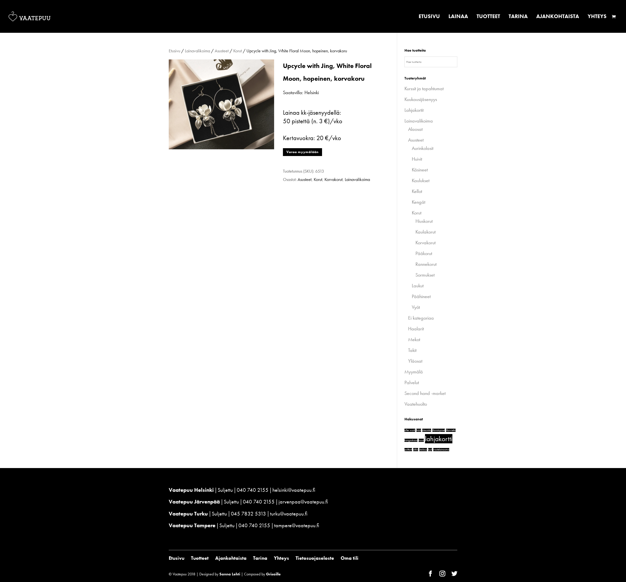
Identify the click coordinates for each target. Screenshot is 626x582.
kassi (421, 440)
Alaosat (415, 129)
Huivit (417, 159)
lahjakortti (438, 438)
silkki (415, 449)
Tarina (518, 17)
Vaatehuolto (415, 404)
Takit (412, 350)
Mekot (414, 339)
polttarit (408, 449)
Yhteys (597, 17)
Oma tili (349, 558)
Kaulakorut (425, 232)
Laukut (418, 285)
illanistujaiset (438, 430)
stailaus (423, 449)
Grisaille (273, 574)
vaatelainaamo (441, 449)
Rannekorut (425, 264)
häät (418, 430)
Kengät (418, 202)
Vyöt (416, 307)
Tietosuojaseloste (315, 558)
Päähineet (421, 296)
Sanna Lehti (229, 574)
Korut (237, 51)
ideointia (426, 430)
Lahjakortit (414, 110)
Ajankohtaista (557, 17)
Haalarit (416, 328)
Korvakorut (333, 179)
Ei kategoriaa (421, 318)
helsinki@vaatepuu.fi (293, 489)
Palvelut (411, 382)
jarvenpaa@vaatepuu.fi (303, 501)
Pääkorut (423, 253)
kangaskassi (410, 440)
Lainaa (458, 17)
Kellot (417, 191)
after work (409, 430)
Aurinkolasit (422, 148)
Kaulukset (420, 180)
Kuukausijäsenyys (420, 99)
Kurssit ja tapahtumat (424, 88)
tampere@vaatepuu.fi (296, 525)
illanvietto (451, 430)
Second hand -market (425, 393)
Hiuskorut (424, 221)
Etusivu (429, 17)
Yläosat (415, 361)
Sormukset (425, 275)
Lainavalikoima (197, 51)
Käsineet (420, 170)
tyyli (430, 449)
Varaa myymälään (302, 152)
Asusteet (222, 51)
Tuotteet (488, 17)
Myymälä (413, 372)
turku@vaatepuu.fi (288, 513)
